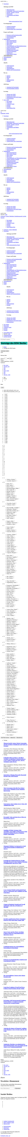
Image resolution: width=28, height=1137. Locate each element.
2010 (6, 420)
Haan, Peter (9, 555)
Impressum (6, 1127)
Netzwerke (9, 102)
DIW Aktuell (10, 43)
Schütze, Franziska (11, 685)
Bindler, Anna (10, 494)
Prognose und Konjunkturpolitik (14, 35)
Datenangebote (10, 37)
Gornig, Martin (10, 545)
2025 (6, 397)
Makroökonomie (10, 9)
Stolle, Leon (9, 704)
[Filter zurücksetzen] (5, 380)
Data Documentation (11, 51)
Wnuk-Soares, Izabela (12, 729)
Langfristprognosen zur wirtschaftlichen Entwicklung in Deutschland (14, 947)
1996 (6, 441)
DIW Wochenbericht (11, 40)
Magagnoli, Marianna (12, 619)
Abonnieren (17, 1088)
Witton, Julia (9, 727)
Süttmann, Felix (10, 705)
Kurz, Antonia (10, 606)
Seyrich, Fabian (10, 691)
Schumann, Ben (10, 682)
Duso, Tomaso (10, 518)
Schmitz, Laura (10, 679)
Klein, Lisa (9, 594)
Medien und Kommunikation (13, 69)
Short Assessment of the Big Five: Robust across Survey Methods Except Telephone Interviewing (14, 789)
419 (4, 368)
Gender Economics (11, 26)
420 (4, 369)
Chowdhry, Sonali (11, 503)
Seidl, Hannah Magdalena (13, 688)
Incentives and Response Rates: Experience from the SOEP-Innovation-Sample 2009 (14, 919)
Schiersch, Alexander (12, 673)
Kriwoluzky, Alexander (12, 600)
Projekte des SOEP (11, 95)
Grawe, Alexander (11, 549)
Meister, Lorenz (10, 627)
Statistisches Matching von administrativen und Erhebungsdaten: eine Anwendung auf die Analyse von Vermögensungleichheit (15, 1046)
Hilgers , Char (10, 567)
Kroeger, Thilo (10, 602)
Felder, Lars (9, 528)
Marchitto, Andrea (11, 623)
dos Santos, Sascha (11, 515)
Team (8, 78)
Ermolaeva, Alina (11, 524)
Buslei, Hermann (11, 500)
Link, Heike (9, 614)
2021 (6, 403)
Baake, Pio (9, 483)
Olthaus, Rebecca (11, 643)
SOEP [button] (5, 59)
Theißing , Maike (11, 711)
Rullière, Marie (10, 660)
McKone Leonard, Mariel (13, 624)
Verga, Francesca (11, 720)
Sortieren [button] (3, 362)
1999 (6, 436)
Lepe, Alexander (10, 611)
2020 (6, 405)
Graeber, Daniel (10, 548)
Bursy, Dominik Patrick (12, 499)
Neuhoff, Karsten (11, 639)
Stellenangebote (10, 80)
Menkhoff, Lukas (11, 629)
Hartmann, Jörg (10, 561)
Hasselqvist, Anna (11, 563)
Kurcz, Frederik (10, 605)
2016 (6, 411)
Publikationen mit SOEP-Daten (14, 97)
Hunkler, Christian (11, 570)
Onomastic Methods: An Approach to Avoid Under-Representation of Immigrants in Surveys (15, 847)
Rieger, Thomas (10, 655)
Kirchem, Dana (10, 591)
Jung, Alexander (10, 581)
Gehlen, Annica (10, 537)
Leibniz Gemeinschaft (9, 1121)
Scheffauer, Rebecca (11, 670)
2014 (6, 414)
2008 (6, 423)
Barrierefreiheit (7, 1126)
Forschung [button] (6, 3)
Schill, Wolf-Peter (11, 676)
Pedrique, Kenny (11, 648)
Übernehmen (19, 737)
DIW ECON (7, 1124)
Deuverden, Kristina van (12, 510)
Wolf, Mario (9, 730)
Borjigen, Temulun (11, 496)
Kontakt (8, 81)
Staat (8, 16)
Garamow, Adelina (11, 534)
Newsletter (3, 1091)
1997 (6, 439)
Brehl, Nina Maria (11, 497)
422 (4, 372)
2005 (6, 427)
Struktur (8, 75)
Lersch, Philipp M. (11, 612)
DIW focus (9, 44)
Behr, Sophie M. (10, 489)
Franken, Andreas (11, 530)
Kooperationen (10, 98)
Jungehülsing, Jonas (11, 582)
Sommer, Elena (10, 694)
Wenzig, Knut (10, 724)
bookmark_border (5, 113)
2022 (6, 402)
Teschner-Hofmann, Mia (12, 709)
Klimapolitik (9, 13)
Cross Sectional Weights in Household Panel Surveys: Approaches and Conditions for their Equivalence (15, 891)
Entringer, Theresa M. (12, 522)
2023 (6, 400)
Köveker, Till (10, 596)
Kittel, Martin (10, 593)
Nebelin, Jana (10, 638)
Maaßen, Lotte (10, 618)
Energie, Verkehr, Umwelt (13, 12)
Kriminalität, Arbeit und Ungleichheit (15, 11)
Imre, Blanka (10, 578)
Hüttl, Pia (9, 573)
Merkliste (10, 229)
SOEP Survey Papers (12, 54)
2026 (6, 395)
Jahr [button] (5, 377)
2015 (6, 412)
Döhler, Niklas (10, 513)
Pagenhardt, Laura (11, 646)
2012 (6, 417)
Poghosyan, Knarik (11, 649)
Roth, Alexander (10, 658)
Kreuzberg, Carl (10, 597)
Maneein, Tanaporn (11, 621)
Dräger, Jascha (10, 516)
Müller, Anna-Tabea (11, 633)
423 (4, 373)
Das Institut (9, 101)
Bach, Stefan (10, 485)
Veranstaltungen (7, 57)
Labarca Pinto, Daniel (12, 609)
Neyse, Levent (10, 641)
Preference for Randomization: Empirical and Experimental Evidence (15, 960)
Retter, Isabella (10, 654)
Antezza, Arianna (11, 479)
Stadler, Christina (11, 696)
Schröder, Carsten (11, 681)
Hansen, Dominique (11, 560)
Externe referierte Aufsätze (13, 47)
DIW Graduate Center (9, 1122)
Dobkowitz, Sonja (11, 512)
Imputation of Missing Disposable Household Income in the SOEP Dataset (15, 775)
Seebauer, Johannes (11, 687)
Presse (5, 58)
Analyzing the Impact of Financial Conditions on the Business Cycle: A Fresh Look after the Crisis (15, 1030)
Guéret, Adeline (10, 551)
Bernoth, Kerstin (10, 491)
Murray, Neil (10, 635)
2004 (6, 429)
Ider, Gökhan (10, 576)
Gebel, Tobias (10, 536)
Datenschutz (6, 1129)
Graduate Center (10, 104)
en (1, 112)
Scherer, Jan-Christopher (12, 672)
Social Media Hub (11, 108)
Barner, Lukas (10, 486)
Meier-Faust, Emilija (11, 626)
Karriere (8, 105)
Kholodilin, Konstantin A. (13, 588)
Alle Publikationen (8, 55)
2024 (6, 398)
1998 (6, 438)
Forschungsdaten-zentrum (13, 88)
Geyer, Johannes (10, 540)
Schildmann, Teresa (11, 675)
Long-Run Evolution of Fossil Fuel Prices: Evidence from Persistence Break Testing (14, 988)
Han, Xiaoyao (10, 558)
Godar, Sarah (10, 542)
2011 (6, 418)
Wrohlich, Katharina (11, 732)
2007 (6, 424)
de (6, 214)
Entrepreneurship (11, 27)
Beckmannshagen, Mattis (12, 488)
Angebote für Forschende (13, 87)
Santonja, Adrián (10, 666)
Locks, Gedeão (10, 615)
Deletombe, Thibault (11, 509)
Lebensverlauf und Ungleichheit (14, 29)
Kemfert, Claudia (11, 586)
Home (5, 347)
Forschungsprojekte (11, 36)
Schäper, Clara (10, 669)
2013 (6, 415)
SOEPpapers (10, 52)
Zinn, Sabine (10, 735)
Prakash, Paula (10, 651)
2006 (6, 426)
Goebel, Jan (9, 543)
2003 (6, 430)
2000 (6, 435)
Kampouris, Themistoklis (12, 585)
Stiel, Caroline (10, 700)
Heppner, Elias (10, 564)
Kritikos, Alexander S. (12, 599)
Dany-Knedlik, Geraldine (13, 507)
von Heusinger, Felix (11, 721)
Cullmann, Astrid (11, 504)
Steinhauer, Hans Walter (12, 699)
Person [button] (5, 378)
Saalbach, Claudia (11, 663)
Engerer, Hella (10, 521)
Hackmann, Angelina (12, 557)
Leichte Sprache (7, 336)
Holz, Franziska (10, 569)
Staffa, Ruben (10, 697)
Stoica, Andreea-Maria (12, 702)
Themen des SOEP (11, 94)
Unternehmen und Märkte (13, 15)
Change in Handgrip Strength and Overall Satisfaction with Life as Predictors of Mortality (14, 906)
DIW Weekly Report (11, 42)
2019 (6, 406)
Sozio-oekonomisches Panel (15, 21)
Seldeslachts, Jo (10, 690)
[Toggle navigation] (7, 1)
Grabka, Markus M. (11, 546)
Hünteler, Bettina (11, 572)
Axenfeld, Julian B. (11, 481)
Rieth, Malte (9, 657)
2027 (6, 394)
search (2, 1)
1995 (6, 442)
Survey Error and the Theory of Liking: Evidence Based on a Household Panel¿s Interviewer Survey (14, 933)
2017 (6, 409)
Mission (8, 77)
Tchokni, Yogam (10, 708)
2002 (6, 432)
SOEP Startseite (10, 65)
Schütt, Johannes (10, 684)
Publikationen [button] (7, 39)
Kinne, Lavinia (10, 590)
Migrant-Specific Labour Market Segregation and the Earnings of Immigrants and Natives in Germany (15, 745)
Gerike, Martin (10, 539)
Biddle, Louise (10, 492)
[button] (3, 1)
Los (10, 358)
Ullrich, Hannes (10, 717)
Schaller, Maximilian (11, 667)
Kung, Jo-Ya (10, 603)
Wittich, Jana (10, 726)
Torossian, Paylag (11, 712)
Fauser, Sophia (10, 527)
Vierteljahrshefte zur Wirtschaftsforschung (16, 46)
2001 (6, 433)
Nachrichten (9, 67)
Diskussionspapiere (11, 48)
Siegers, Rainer (10, 693)
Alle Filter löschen (5, 737)
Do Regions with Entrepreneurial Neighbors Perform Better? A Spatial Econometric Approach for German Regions (15, 1002)
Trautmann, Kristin (11, 714)
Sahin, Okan (9, 664)
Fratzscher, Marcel (11, 531)
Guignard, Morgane (11, 552)
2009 (6, 421)
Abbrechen (12, 737)
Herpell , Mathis (10, 566)
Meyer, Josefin (10, 630)
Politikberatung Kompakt (12, 50)
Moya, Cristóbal (10, 632)
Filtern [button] (2, 360)
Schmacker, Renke (11, 678)
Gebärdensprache (8, 335)
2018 (6, 408)
